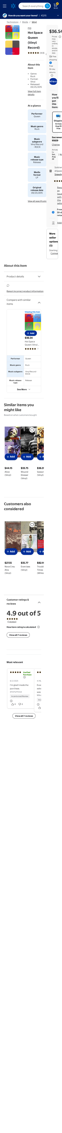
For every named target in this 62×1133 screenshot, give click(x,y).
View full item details (34, 93)
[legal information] (60, 36)
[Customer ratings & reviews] (39, 601)
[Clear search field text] (42, 6)
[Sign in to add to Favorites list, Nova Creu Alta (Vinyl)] (32, 524)
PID (29, 28)
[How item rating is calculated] (38, 627)
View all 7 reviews (18, 635)
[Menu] (5, 6)
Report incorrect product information (25, 291)
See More (22, 389)
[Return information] (51, 75)
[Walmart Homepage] (13, 6)
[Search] (47, 6)
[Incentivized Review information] (11, 701)
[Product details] (39, 276)
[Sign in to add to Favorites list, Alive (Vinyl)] (32, 429)
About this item (15, 266)
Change (56, 144)
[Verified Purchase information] (24, 677)
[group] (40, 53)
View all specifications (38, 201)
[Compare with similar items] (39, 301)
